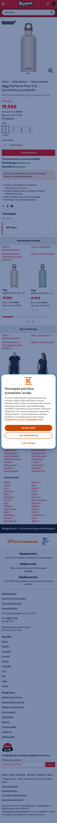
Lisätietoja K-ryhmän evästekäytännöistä (24, 420)
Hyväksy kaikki (28, 428)
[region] (28, 411)
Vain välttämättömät (28, 435)
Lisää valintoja (28, 443)
